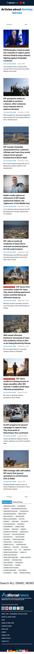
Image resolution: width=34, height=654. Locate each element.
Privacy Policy (6, 638)
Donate (4, 632)
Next (26, 24)
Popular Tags (7, 502)
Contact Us (5, 641)
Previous (9, 24)
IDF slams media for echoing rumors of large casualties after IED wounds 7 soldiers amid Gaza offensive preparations (16, 383)
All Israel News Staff (9, 64)
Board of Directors (8, 623)
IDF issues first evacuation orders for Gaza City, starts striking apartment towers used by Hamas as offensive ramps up (16, 292)
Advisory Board (7, 626)
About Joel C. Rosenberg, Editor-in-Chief (14, 614)
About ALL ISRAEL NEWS (9, 617)
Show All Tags (18, 502)
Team (3, 620)
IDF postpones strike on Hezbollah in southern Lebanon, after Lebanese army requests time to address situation (14, 103)
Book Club (5, 629)
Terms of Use (6, 635)
